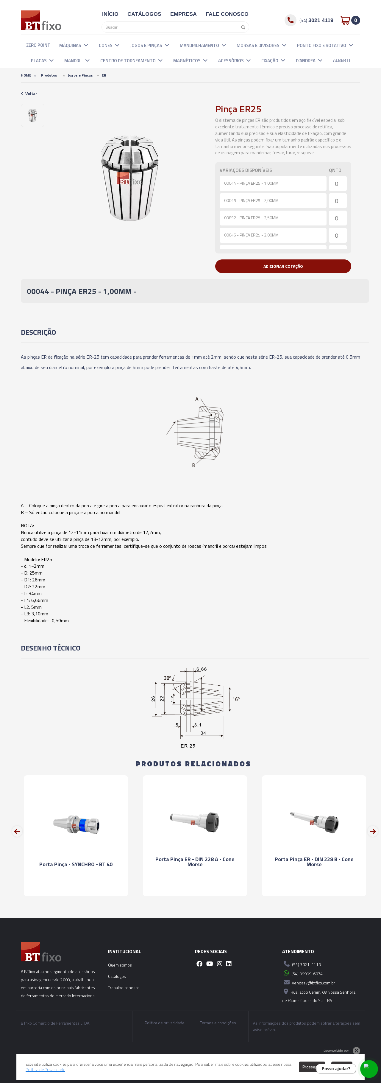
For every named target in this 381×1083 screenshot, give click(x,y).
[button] (86, 45)
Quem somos (120, 965)
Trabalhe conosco (124, 987)
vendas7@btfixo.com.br (313, 983)
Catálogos (117, 976)
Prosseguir (312, 1067)
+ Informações (76, 886)
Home (26, 75)
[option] (32, 115)
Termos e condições (218, 1023)
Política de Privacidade (45, 1069)
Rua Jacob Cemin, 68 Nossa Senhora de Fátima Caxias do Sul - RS (318, 996)
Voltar (31, 93)
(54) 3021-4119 (306, 964)
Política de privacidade (165, 1023)
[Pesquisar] (242, 27)
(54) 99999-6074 (307, 973)
